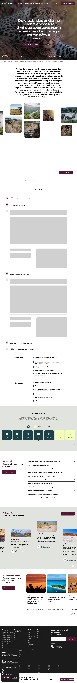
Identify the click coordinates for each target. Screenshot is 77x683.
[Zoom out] (4, 171)
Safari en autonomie (19, 650)
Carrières (30, 638)
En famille (16, 637)
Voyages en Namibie (6, 645)
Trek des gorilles (18, 656)
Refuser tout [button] (14, 677)
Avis (29, 632)
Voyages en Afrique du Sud (7, 633)
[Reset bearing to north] (4, 173)
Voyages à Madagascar (7, 641)
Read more (11, 664)
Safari (15, 648)
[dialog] (10, 665)
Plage (15, 644)
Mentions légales (31, 652)
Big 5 (15, 633)
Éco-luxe (16, 635)
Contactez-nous (31, 644)
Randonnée (16, 646)
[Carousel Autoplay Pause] (73, 566)
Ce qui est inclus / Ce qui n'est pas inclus (34, 180)
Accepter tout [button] (6, 677)
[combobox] (3, 649)
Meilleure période (50, 180)
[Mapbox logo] (5, 175)
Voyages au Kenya (6, 639)
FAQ (58, 180)
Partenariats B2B (31, 636)
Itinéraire (20, 180)
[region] (38, 160)
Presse (29, 640)
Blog (29, 642)
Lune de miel (17, 642)
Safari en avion (17, 652)
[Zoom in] (4, 169)
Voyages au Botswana (7, 635)
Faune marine (17, 639)
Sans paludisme (17, 654)
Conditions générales (30, 647)
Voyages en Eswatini (7, 637)
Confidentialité (31, 649)
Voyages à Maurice (6, 643)
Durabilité (30, 634)
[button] (10, 680)
